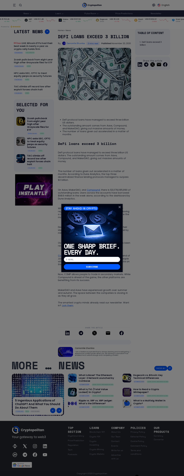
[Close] (119, 207)
